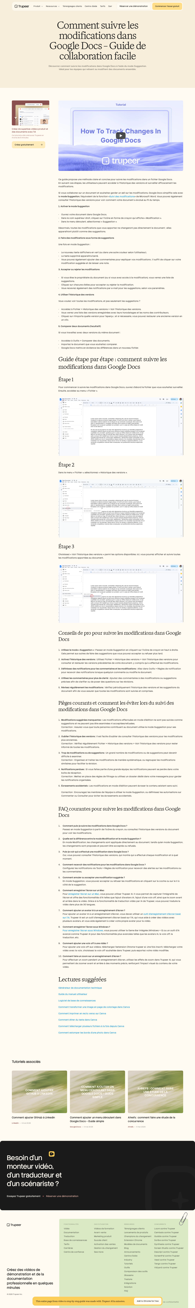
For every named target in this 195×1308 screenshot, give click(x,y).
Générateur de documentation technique (80, 987)
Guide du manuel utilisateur (72, 994)
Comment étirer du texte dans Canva (77, 1019)
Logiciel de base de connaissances (77, 1000)
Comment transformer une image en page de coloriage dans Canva (94, 1007)
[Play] (121, 135)
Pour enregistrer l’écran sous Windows (83, 930)
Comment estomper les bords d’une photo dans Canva (87, 1032)
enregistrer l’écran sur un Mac (83, 894)
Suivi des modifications (121, 196)
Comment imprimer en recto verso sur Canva (82, 1013)
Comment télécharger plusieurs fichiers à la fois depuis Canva (91, 1026)
